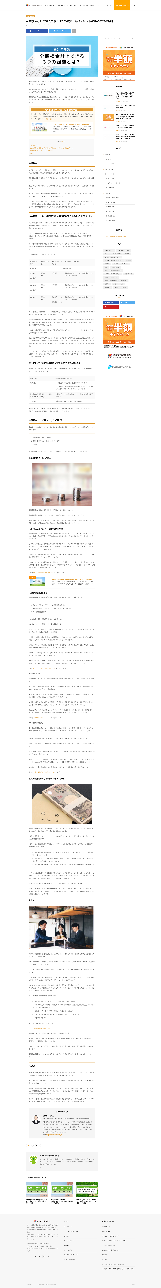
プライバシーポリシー (108, 1245)
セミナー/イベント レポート (114, 183)
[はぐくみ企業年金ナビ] (34, 5)
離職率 (116, 287)
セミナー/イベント (110, 174)
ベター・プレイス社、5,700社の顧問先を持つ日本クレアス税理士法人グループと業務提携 (125, 136)
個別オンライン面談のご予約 (110, 1236)
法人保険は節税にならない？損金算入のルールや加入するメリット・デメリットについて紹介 (87, 1201)
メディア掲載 (110, 163)
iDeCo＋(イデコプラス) (123, 250)
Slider (106, 253)
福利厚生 (107, 284)
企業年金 (128, 260)
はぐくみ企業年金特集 (112, 197)
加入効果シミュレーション (72, 1255)
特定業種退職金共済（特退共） (113, 274)
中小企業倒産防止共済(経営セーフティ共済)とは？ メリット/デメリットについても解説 (62, 1201)
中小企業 (127, 253)
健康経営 (107, 264)
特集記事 (107, 193)
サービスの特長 (49, 5)
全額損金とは (34, 145)
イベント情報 (110, 178)
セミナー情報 (110, 187)
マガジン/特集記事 (69, 1259)
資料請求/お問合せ (121, 5)
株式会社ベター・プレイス (49, 1236)
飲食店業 (124, 287)
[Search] (133, 5)
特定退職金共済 (128, 274)
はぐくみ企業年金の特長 (71, 1231)
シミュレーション (72, 5)
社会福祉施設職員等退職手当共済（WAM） (116, 280)
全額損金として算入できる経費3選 (41, 150)
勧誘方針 (104, 1255)
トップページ (68, 1226)
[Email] (17, 92)
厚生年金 (115, 264)
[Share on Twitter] (17, 82)
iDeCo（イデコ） (109, 250)
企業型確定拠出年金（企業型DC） (113, 260)
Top (134, 1284)
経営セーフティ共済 (118, 284)
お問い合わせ (106, 1231)
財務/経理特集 (110, 216)
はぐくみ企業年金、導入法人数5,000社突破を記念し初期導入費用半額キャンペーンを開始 (125, 117)
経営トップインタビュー (113, 211)
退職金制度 (108, 287)
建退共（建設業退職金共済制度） (113, 270)
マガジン (108, 5)
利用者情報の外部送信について (111, 1250)
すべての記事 (109, 169)
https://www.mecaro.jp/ (54, 1135)
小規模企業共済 (115, 267)
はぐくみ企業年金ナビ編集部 (33, 25)
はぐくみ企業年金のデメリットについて (118, 236)
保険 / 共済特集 (30, 16)
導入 (106, 267)
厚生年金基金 (125, 264)
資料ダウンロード (107, 1226)
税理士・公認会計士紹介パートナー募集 (114, 1241)
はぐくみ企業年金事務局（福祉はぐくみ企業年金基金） (118, 1269)
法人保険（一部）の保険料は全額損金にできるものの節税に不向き (51, 148)
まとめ (32, 153)
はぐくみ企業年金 (116, 253)
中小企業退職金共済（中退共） (113, 257)
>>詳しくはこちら (49, 119)
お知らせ (118, 101)
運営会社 (104, 1259)
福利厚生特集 (110, 207)
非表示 (63, 141)
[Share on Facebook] (17, 87)
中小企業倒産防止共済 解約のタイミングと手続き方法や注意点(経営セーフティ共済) (36, 1201)
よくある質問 (84, 5)
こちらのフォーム (45, 1248)
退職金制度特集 (110, 220)
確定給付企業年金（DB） (111, 277)
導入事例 (60, 5)
